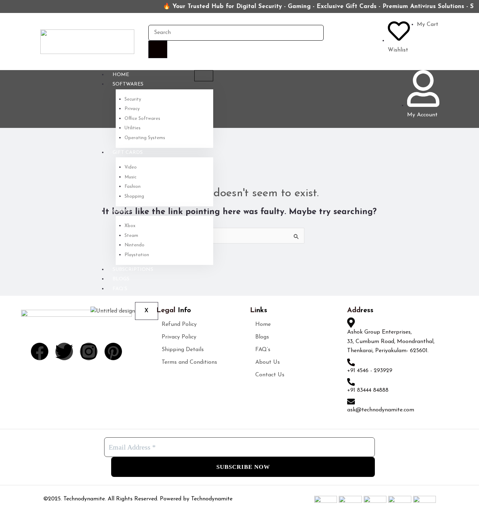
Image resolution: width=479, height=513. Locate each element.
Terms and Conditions (189, 362)
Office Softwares (142, 118)
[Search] (157, 49)
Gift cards (128, 152)
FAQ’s (120, 289)
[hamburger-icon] (203, 75)
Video (130, 167)
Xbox (129, 226)
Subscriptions (133, 269)
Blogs (121, 279)
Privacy (132, 109)
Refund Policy (179, 324)
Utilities (132, 128)
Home (121, 74)
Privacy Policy (179, 337)
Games (121, 211)
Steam (131, 235)
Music (130, 177)
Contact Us (269, 375)
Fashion (132, 186)
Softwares (128, 84)
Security (132, 99)
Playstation (136, 255)
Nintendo (134, 245)
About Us (267, 362)
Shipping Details (183, 350)
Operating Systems (144, 138)
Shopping (134, 196)
